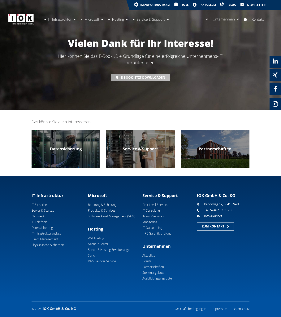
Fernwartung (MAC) (155, 5)
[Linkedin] (275, 61)
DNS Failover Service (102, 261)
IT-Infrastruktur (60, 19)
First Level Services (155, 205)
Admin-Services (153, 216)
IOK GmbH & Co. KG (216, 195)
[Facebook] (275, 89)
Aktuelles (148, 255)
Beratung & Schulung (102, 205)
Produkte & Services (101, 210)
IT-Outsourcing (152, 228)
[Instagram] (275, 104)
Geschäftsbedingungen (190, 309)
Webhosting (96, 238)
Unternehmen (224, 19)
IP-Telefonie (40, 222)
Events (146, 261)
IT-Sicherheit (40, 205)
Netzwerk (38, 216)
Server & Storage (43, 210)
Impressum (219, 309)
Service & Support (151, 19)
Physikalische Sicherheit (48, 245)
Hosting (118, 19)
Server (92, 255)
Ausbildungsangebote (157, 278)
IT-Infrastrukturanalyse (46, 233)
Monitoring (149, 222)
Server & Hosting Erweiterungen (109, 250)
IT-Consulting (151, 210)
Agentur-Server (98, 244)
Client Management (45, 239)
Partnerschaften (153, 267)
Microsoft (91, 19)
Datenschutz (241, 309)
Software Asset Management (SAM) (111, 216)
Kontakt (258, 19)
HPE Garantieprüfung (156, 233)
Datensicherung (42, 228)
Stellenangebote (153, 273)
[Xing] (275, 75)
